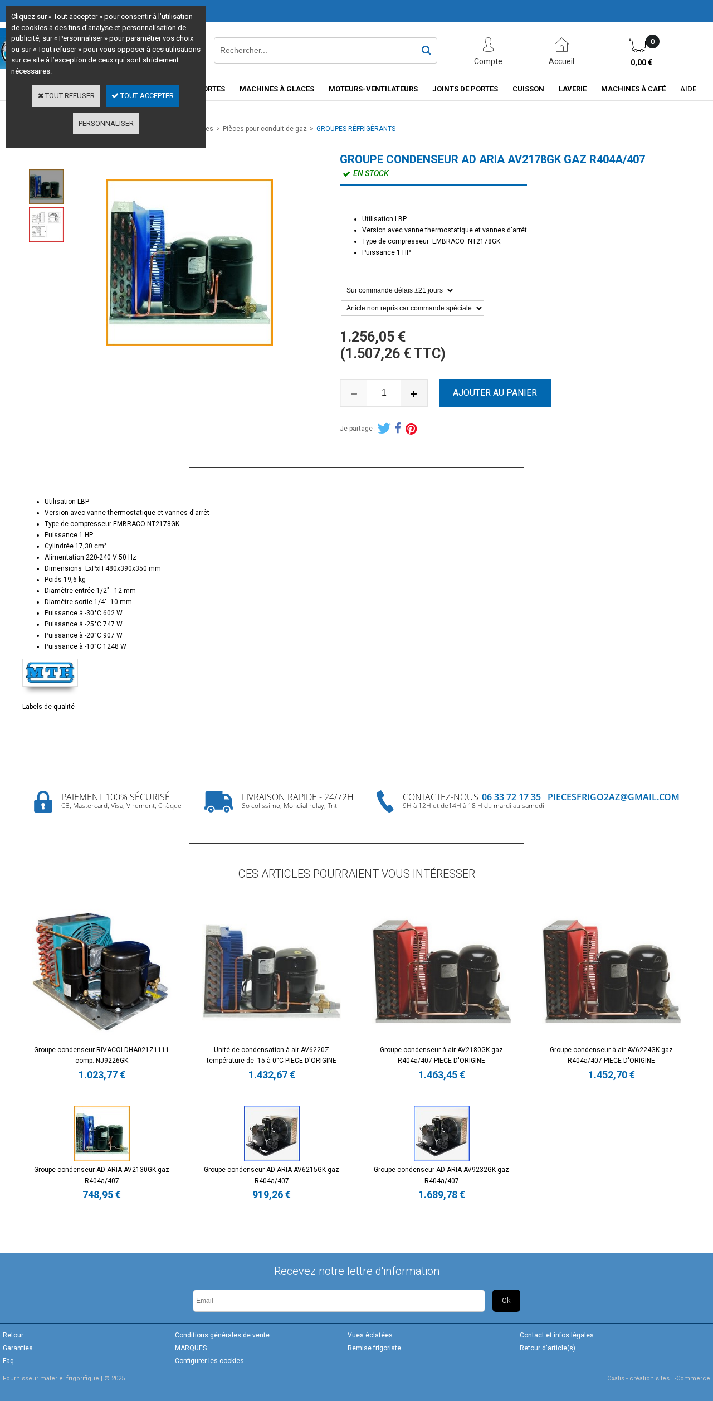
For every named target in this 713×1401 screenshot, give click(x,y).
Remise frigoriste (374, 1348)
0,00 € (641, 62)
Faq (8, 1361)
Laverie (573, 89)
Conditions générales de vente (222, 1335)
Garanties (18, 1348)
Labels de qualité (48, 707)
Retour (13, 1335)
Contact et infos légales (557, 1335)
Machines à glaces (277, 89)
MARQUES (191, 1348)
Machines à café (633, 89)
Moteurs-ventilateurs (373, 89)
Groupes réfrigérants (355, 129)
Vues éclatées (370, 1335)
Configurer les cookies (209, 1361)
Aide (688, 89)
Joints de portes (465, 89)
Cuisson (528, 89)
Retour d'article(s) (547, 1348)
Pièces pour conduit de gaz (265, 129)
